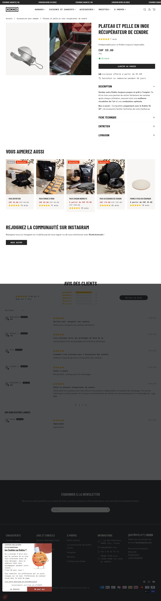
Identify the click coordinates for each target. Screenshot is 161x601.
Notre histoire (73, 540)
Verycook (132, 552)
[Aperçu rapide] (30, 164)
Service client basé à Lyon (48, 540)
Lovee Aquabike (135, 558)
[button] (104, 39)
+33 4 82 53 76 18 (110, 551)
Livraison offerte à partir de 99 (120, 74)
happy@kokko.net (109, 547)
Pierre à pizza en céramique (140, 198)
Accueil (9, 18)
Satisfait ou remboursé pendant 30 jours (124, 78)
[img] (58, 318)
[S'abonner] (107, 510)
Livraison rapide (13, 540)
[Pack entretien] (20, 176)
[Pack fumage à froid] (50, 176)
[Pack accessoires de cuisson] (111, 176)
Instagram (71, 552)
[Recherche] (144, 9)
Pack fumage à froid (46, 198)
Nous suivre (16, 242)
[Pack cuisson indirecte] (80, 176)
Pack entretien (15, 198)
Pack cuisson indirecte (78, 198)
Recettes (71, 557)
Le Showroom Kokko (76, 561)
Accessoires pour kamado (27, 18)
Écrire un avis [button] (133, 297)
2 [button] (79, 405)
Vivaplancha (133, 555)
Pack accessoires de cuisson (111, 198)
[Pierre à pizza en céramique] (141, 176)
